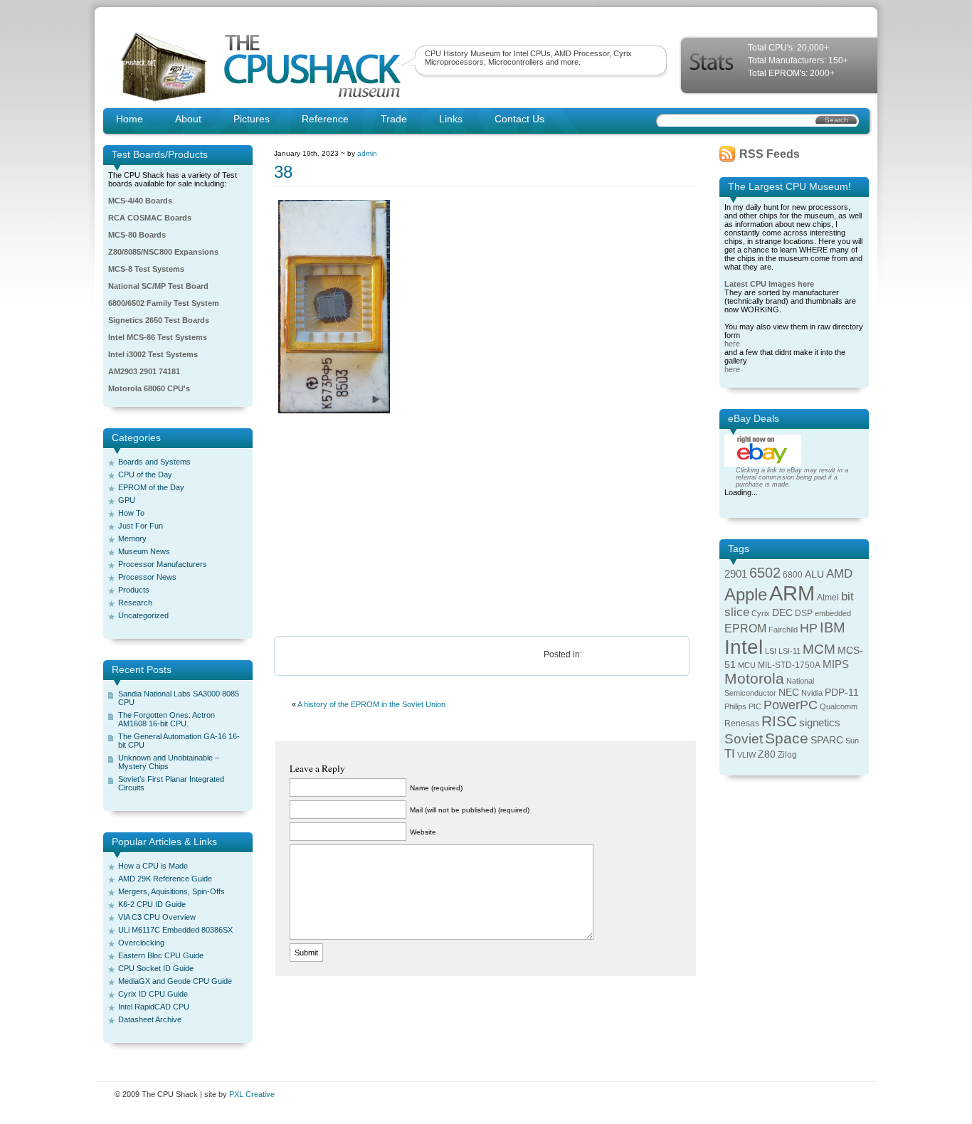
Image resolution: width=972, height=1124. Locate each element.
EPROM (745, 628)
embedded (833, 613)
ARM (792, 593)
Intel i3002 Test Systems (153, 354)
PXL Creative (252, 1094)
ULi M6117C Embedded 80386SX (175, 930)
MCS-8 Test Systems (146, 269)
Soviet (743, 738)
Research (135, 602)
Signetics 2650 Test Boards (158, 320)
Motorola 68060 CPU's (149, 388)
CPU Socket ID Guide (156, 968)
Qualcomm (838, 706)
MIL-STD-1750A (789, 665)
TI (729, 753)
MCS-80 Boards (137, 234)
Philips (735, 706)
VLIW (746, 755)
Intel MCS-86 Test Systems (157, 337)
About (188, 118)
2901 (735, 574)
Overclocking (141, 942)
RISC (779, 721)
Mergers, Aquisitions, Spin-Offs (171, 891)
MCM (819, 649)
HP (809, 628)
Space (786, 738)
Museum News (144, 551)
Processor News (147, 577)
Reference (325, 118)
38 (283, 171)
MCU (747, 665)
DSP (804, 613)
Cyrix (760, 613)
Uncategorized (143, 615)
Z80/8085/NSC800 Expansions (163, 252)
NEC (788, 692)
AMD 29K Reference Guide (165, 878)
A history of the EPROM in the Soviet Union (371, 704)
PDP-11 (842, 692)
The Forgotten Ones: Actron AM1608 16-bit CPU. (166, 719)
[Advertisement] (485, 525)
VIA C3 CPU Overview (157, 917)
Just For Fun (140, 525)
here (732, 343)
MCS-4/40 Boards (140, 200)
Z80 (767, 754)
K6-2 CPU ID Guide (152, 904)
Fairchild (783, 629)
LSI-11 (789, 651)
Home (129, 118)
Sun (852, 740)
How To (131, 513)
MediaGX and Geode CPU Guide (175, 981)
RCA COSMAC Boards (149, 217)
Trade (394, 118)
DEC (782, 613)
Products (133, 589)
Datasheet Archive (149, 1019)
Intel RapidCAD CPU (153, 1006)
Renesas (741, 723)
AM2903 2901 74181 (144, 371)
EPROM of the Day (151, 487)
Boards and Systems (154, 461)
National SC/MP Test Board (158, 286)
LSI (770, 651)
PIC (755, 706)
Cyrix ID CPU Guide (153, 994)
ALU (814, 574)
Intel (743, 647)
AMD (839, 573)
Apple (745, 594)
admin (367, 153)
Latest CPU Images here (769, 284)
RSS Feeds (769, 154)
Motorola (754, 678)
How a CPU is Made (153, 865)
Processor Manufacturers (162, 564)
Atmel (828, 598)
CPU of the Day (145, 474)
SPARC (826, 740)
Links (451, 118)
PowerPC (791, 705)
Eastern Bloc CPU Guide (161, 955)
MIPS (836, 664)
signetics (819, 722)
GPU (126, 500)
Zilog (787, 755)
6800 (793, 575)
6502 (765, 572)
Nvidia (812, 693)
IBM (832, 627)
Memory (132, 538)
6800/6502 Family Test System (163, 303)
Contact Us (519, 118)
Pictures (251, 118)
